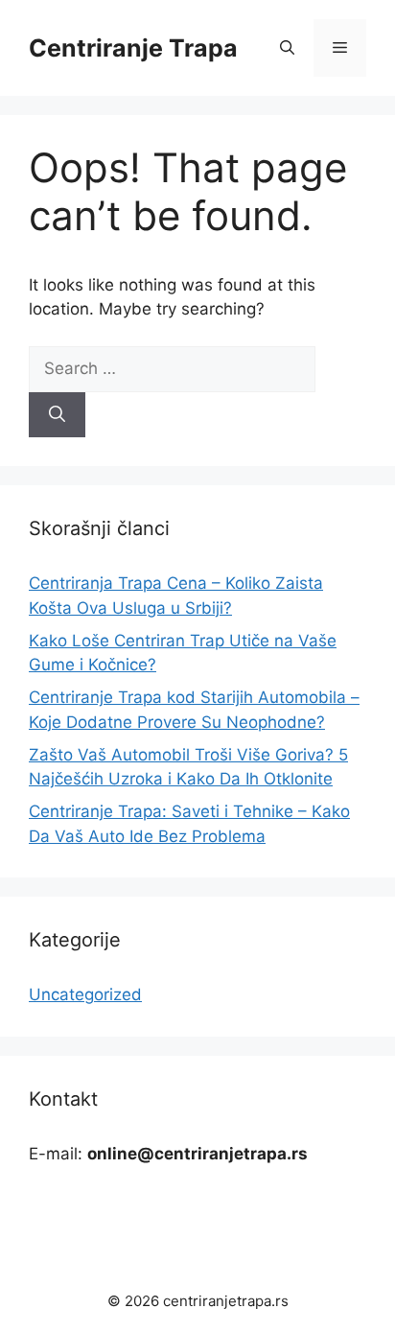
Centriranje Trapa (133, 48)
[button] (287, 48)
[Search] (57, 415)
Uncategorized (85, 994)
